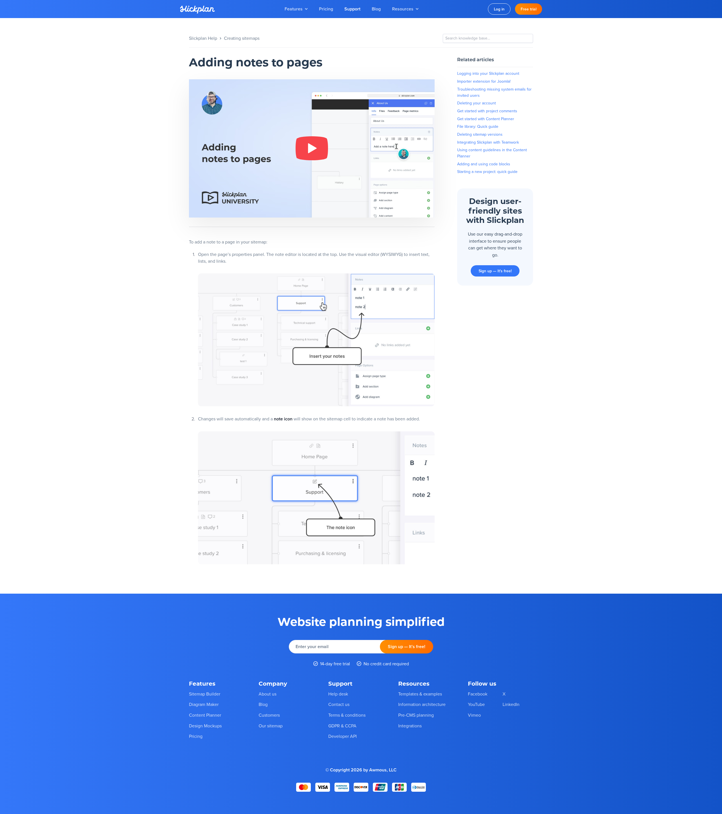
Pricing (326, 9)
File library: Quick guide (477, 126)
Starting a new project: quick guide (487, 171)
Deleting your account (476, 103)
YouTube (476, 704)
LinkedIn (511, 704)
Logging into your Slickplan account (488, 73)
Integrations (410, 725)
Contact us (338, 704)
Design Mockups (205, 725)
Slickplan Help (203, 38)
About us (267, 693)
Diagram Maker (204, 704)
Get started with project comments (487, 111)
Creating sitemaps (241, 38)
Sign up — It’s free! (495, 271)
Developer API (342, 736)
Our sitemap (271, 725)
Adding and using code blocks (483, 164)
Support (352, 9)
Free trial (528, 9)
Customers (269, 715)
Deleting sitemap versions (480, 134)
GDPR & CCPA (342, 725)
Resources (402, 9)
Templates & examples (420, 693)
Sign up (406, 646)
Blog (376, 9)
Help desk (338, 693)
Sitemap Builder (204, 693)
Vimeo (474, 715)
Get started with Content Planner (485, 119)
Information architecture (422, 704)
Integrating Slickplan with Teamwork (488, 142)
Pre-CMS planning (416, 715)
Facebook (477, 693)
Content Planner (205, 715)
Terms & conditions (347, 715)
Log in (499, 9)
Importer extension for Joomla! (483, 81)
